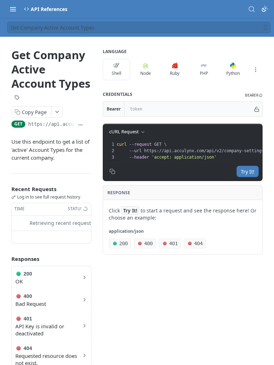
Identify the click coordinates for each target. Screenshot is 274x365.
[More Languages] (255, 69)
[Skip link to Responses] (6, 259)
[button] (254, 95)
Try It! (247, 171)
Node (145, 73)
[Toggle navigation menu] (13, 9)
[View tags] (17, 98)
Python (233, 73)
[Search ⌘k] (251, 9)
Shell (116, 73)
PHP (204, 73)
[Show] (256, 109)
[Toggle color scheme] (264, 9)
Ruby (174, 73)
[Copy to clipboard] (88, 124)
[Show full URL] (80, 124)
